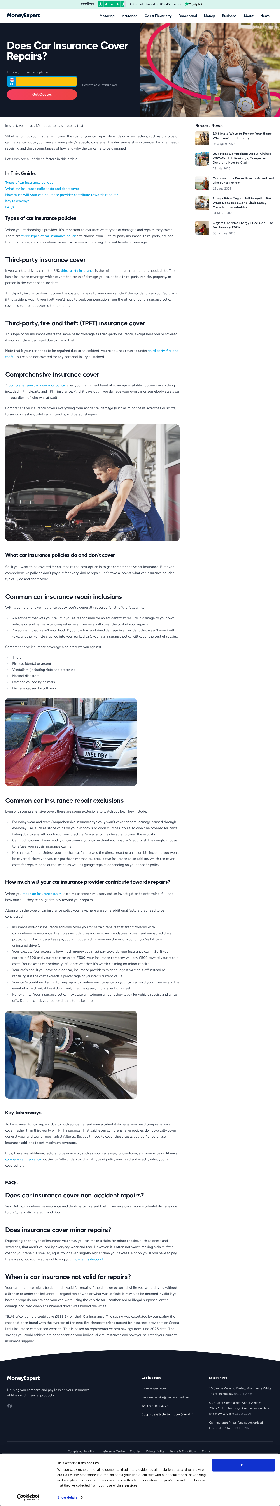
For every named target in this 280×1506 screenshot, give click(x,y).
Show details (67, 1497)
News (265, 16)
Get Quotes (42, 94)
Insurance (130, 16)
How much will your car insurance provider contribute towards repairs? (61, 194)
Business (229, 16)
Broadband (188, 16)
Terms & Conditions (183, 1451)
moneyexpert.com (154, 1388)
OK (243, 1465)
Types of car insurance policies (29, 182)
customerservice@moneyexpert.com (166, 1397)
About (248, 16)
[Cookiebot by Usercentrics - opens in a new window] (28, 1497)
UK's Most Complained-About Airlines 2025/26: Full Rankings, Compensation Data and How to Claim (239, 1408)
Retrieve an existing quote (99, 85)
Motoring (107, 16)
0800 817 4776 (157, 1406)
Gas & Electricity (158, 16)
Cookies (135, 1451)
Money (209, 16)
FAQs (9, 207)
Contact (207, 1451)
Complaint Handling (81, 1451)
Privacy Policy (155, 1451)
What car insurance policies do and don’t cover (42, 188)
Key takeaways (17, 201)
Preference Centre (112, 1451)
